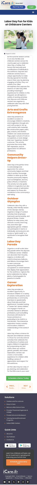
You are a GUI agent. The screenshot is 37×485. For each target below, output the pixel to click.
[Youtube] (4, 481)
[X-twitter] (13, 481)
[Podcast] (27, 481)
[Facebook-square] (9, 481)
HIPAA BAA (28, 478)
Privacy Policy (19, 478)
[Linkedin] (18, 481)
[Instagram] (23, 481)
